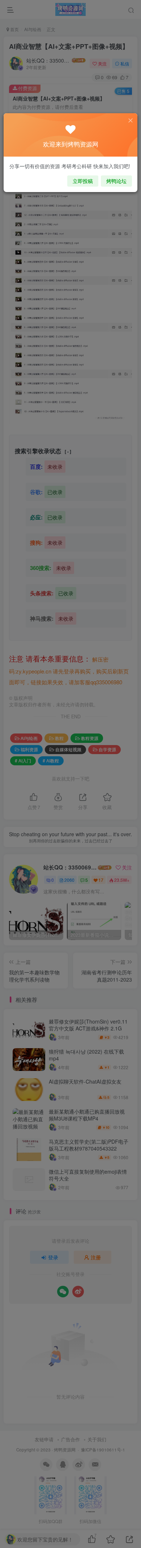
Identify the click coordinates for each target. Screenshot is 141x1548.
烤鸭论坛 (116, 180)
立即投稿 (83, 180)
